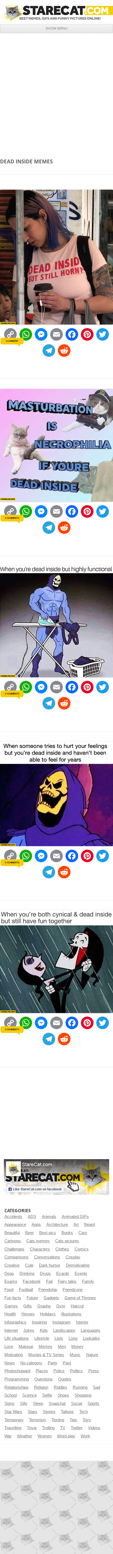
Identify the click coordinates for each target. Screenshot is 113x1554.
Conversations (47, 1257)
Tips (73, 1420)
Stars (32, 1412)
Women (45, 1436)
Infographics (15, 1322)
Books (67, 1233)
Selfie (47, 1395)
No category (31, 1363)
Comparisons (16, 1257)
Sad (96, 1387)
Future (32, 1298)
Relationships (16, 1387)
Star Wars (13, 1412)
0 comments (12, 518)
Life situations (16, 1338)
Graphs (44, 1306)
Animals (49, 1216)
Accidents (13, 1216)
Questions (43, 1379)
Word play (66, 1436)
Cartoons (12, 1241)
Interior (82, 1322)
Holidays (48, 1314)
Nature (92, 1355)
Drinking (26, 1273)
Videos (94, 1428)
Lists (59, 1338)
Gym (60, 1306)
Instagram (61, 1322)
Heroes (28, 1314)
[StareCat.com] (56, 12)
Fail (49, 1281)
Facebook (32, 1281)
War (8, 1436)
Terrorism (37, 1420)
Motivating (13, 1355)
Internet (11, 1330)
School (10, 1395)
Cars (82, 1233)
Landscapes (64, 1330)
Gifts (27, 1306)
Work (85, 1436)
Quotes (64, 1379)
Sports (93, 1403)
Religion (41, 1387)
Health (10, 1314)
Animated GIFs (75, 1216)
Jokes (28, 1330)
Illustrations (71, 1314)
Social (76, 1403)
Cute (29, 1265)
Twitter (77, 1428)
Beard (89, 1224)
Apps (36, 1224)
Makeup (26, 1346)
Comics (82, 1249)
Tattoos (67, 1412)
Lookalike (91, 1338)
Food (8, 1289)
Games (11, 1306)
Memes (45, 1346)
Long (73, 1338)
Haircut (77, 1306)
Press (93, 1371)
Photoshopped (17, 1371)
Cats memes (38, 1241)
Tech (83, 1412)
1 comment (12, 341)
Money (77, 1346)
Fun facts (12, 1298)
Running (80, 1387)
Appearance (15, 1224)
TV (62, 1428)
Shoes (63, 1395)
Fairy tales (67, 1281)
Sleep (38, 1403)
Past (67, 1363)
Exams (10, 1281)
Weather (24, 1436)
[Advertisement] (56, 92)
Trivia (31, 1428)
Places (42, 1371)
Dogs (9, 1273)
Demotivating (77, 1265)
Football (26, 1289)
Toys (87, 1420)
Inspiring (39, 1322)
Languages (90, 1330)
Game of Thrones (80, 1298)
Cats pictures (67, 1241)
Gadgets (51, 1298)
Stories (49, 1412)
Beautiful (12, 1233)
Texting (58, 1420)
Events (81, 1273)
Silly (23, 1403)
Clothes (62, 1249)
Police (58, 1371)
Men (62, 1346)
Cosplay (73, 1257)
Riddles (60, 1387)
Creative (11, 1265)
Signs (9, 1403)
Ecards (62, 1273)
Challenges (14, 1249)
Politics (76, 1371)
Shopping (83, 1395)
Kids (44, 1330)
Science (29, 1395)
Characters (40, 1249)
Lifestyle (41, 1338)
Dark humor (49, 1265)
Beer (29, 1233)
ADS (32, 1216)
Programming (16, 1379)
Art (76, 1224)
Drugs (45, 1273)
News (9, 1363)
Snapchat (57, 1403)
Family (88, 1281)
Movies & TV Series (46, 1355)
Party (52, 1363)
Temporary (14, 1420)
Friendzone (73, 1289)
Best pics (47, 1233)
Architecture (57, 1224)
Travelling (12, 1428)
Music (75, 1355)
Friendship (47, 1289)
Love (8, 1346)
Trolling (48, 1428)
